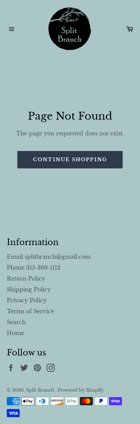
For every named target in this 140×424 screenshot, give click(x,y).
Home (15, 333)
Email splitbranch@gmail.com (49, 256)
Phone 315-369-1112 (33, 267)
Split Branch (40, 390)
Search (16, 322)
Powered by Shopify (81, 390)
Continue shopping (70, 159)
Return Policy (26, 278)
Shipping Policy (29, 289)
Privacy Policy (27, 300)
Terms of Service (30, 311)
